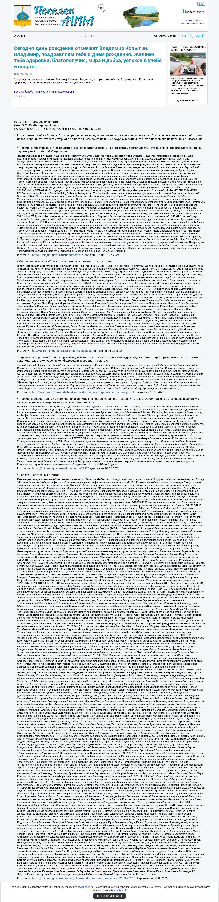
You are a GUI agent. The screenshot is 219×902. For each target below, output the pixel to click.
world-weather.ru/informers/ (193, 24)
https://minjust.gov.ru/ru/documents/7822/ (60, 468)
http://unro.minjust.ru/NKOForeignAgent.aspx (62, 351)
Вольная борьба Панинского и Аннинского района (44, 91)
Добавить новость (188, 100)
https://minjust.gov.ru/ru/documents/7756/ (60, 255)
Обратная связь (165, 35)
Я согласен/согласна (109, 895)
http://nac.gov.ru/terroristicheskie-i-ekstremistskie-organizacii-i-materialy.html (83, 392)
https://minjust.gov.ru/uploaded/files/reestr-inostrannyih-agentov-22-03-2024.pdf (85, 878)
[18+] (54, 17)
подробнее (85, 887)
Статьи (89, 35)
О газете (19, 35)
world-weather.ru (193, 21)
